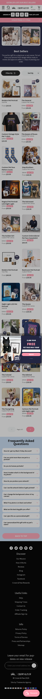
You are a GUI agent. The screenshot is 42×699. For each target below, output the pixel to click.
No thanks (31, 358)
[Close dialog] (40, 337)
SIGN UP (31, 354)
